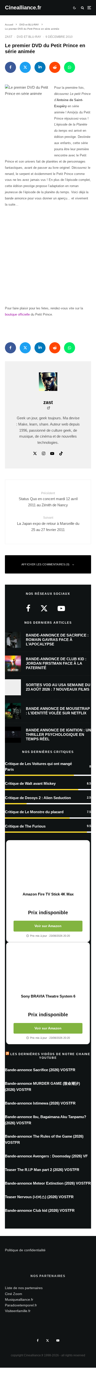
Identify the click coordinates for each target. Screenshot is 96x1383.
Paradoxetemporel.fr (21, 1305)
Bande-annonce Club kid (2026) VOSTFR (40, 1210)
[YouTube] (58, 1340)
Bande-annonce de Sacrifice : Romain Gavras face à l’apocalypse (57, 639)
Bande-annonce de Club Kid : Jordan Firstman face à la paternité (56, 663)
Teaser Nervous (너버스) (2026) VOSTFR (39, 1197)
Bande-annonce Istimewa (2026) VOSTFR (40, 1103)
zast (8, 37)
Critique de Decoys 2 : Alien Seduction (38, 798)
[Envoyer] (54, 67)
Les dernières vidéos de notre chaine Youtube (50, 1055)
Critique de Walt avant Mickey (30, 783)
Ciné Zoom (13, 1294)
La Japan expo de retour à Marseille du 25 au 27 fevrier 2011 (48, 524)
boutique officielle (17, 314)
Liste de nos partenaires (24, 1288)
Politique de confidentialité (25, 1250)
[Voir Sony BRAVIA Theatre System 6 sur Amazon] (48, 968)
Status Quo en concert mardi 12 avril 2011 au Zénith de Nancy (48, 499)
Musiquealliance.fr (19, 1299)
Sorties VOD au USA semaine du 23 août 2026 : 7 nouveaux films (58, 687)
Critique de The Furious (25, 826)
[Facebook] (37, 1340)
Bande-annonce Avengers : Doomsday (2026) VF (46, 1156)
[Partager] (10, 67)
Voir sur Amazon (48, 926)
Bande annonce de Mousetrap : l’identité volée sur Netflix (58, 710)
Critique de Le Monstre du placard (34, 812)
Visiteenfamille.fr (18, 1311)
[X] (47, 1340)
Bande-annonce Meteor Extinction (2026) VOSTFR (48, 1183)
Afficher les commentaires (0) (45, 564)
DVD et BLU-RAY (29, 37)
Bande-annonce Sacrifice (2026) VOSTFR (40, 1070)
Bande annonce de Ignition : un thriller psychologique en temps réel (58, 734)
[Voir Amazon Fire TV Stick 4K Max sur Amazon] (48, 866)
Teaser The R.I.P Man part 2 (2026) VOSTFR (42, 1170)
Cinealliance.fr (23, 7)
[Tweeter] (25, 67)
